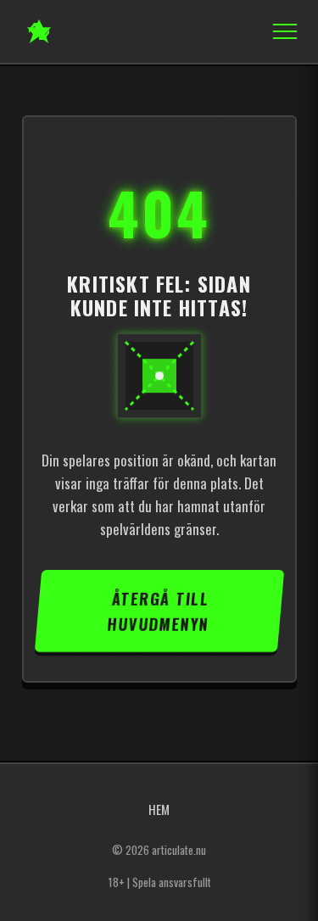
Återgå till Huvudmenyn (157, 610)
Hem (159, 809)
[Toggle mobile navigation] (280, 31)
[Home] (39, 31)
